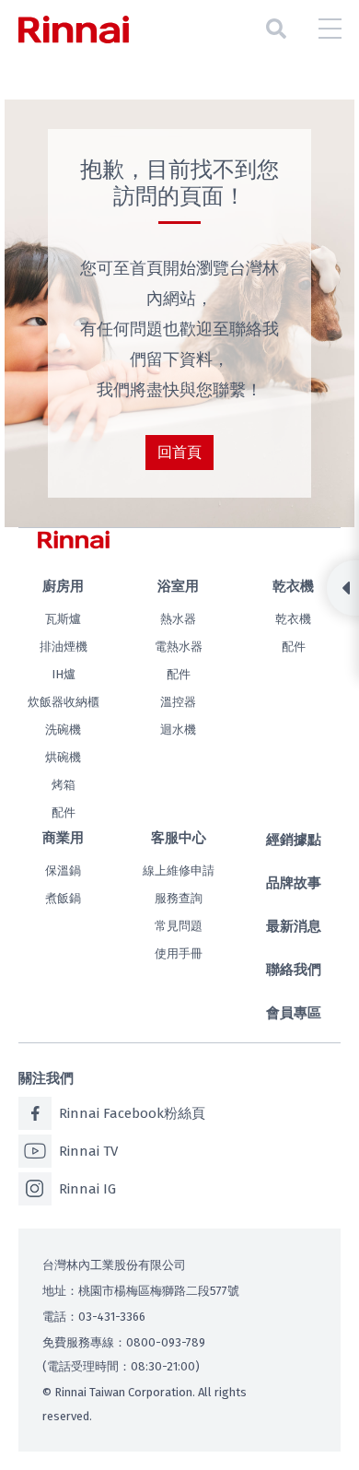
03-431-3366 (111, 1316)
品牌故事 (293, 883)
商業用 (63, 837)
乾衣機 (293, 586)
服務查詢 (179, 898)
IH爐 (63, 674)
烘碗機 (63, 757)
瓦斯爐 (63, 619)
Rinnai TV (88, 1151)
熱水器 (178, 619)
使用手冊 (179, 953)
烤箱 (63, 785)
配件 (63, 812)
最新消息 (293, 926)
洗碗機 (63, 729)
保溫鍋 (63, 870)
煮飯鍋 (63, 898)
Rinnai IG (87, 1189)
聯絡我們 (293, 969)
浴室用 (178, 586)
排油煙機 (63, 646)
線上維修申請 (178, 870)
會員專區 (293, 1013)
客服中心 (178, 837)
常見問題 (179, 926)
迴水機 (178, 729)
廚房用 (63, 586)
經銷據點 (293, 839)
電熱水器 (179, 646)
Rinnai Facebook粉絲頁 (132, 1113)
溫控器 (178, 702)
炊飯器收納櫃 (63, 702)
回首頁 (179, 452)
